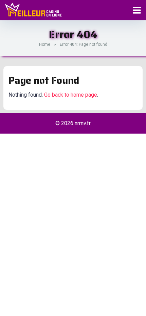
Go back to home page (70, 95)
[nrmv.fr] (33, 9)
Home (44, 44)
